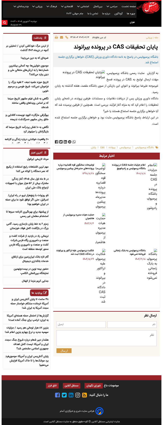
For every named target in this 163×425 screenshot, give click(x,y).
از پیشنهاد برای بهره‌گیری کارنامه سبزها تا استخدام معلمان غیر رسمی (27, 214)
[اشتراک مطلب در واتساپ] (74, 142)
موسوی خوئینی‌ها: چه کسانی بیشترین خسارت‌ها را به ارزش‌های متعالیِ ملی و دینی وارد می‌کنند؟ (28, 70)
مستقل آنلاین (71, 386)
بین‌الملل (98, 7)
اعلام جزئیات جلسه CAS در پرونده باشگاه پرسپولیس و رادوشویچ (129, 166)
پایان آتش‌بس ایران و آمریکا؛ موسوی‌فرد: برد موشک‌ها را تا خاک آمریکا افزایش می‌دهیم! (27, 360)
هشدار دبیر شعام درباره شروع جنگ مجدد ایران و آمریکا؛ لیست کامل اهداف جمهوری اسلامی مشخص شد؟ (27, 344)
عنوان (132, 22)
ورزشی (39, 7)
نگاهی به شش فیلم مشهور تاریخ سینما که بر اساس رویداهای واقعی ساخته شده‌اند (28, 103)
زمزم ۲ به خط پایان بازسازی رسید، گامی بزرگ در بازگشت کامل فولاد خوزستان (27, 226)
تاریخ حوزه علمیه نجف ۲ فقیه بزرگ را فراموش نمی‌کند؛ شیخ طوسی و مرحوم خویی (28, 86)
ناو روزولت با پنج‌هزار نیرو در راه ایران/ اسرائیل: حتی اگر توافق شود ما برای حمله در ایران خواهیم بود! (27, 199)
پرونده (112, 147)
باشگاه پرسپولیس (144, 147)
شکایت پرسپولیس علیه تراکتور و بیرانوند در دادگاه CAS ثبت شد (75, 252)
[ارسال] (61, 37)
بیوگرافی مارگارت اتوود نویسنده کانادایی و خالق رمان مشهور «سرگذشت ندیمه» (27, 117)
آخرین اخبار (36, 153)
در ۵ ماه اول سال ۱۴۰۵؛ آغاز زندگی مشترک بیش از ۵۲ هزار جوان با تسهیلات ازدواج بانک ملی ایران (27, 183)
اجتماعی (85, 7)
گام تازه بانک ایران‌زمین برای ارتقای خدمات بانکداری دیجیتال (30, 259)
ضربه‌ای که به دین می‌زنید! (35, 58)
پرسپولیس (125, 147)
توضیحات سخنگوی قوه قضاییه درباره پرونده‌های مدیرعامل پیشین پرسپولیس (75, 166)
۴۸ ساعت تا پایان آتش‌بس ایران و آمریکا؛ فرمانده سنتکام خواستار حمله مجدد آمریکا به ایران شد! (30, 303)
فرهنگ (53, 7)
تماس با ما (93, 14)
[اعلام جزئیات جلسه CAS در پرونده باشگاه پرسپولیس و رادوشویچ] (152, 187)
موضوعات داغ (111, 386)
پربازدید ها (37, 293)
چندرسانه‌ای (22, 7)
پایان (93, 147)
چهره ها (131, 14)
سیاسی (113, 7)
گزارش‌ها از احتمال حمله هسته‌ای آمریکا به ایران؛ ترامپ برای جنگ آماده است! (28, 318)
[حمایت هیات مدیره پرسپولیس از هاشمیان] (101, 229)
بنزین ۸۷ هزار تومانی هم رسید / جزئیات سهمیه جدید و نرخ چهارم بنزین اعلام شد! (27, 330)
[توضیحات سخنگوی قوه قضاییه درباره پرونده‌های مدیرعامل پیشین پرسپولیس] (101, 186)
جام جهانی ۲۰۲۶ (75, 14)
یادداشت (38, 38)
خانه (156, 38)
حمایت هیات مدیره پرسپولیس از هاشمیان (78, 216)
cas (102, 147)
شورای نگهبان (93, 386)
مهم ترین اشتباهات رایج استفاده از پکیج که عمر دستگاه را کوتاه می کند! (27, 169)
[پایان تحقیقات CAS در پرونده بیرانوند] (69, 142)
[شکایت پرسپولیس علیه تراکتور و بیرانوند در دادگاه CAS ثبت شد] (101, 276)
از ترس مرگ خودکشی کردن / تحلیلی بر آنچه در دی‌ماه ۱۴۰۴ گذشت (27, 48)
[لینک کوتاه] (66, 37)
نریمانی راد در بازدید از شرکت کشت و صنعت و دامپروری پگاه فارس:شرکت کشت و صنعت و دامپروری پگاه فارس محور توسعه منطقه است (29, 242)
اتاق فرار (52, 386)
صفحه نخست (129, 7)
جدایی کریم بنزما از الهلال (35, 281)
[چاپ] (56, 37)
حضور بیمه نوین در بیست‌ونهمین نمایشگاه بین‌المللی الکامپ (31, 271)
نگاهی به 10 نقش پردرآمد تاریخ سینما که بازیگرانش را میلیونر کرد (27, 129)
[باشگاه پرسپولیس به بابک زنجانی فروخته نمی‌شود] (152, 264)
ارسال (64, 350)
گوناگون (118, 14)
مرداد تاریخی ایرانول (38, 159)
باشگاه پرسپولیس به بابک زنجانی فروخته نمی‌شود (130, 252)
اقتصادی (69, 7)
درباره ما (106, 14)
